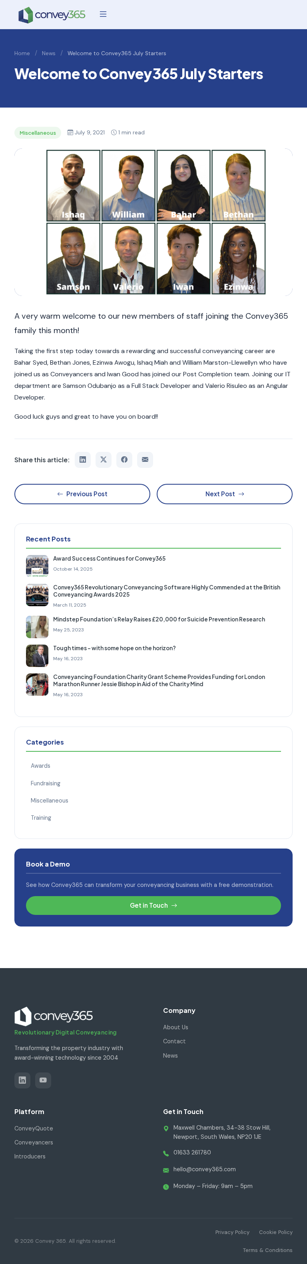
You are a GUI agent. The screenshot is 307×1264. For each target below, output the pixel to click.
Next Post (220, 493)
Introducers (30, 1156)
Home (22, 53)
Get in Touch (149, 905)
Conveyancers (33, 1142)
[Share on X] (104, 460)
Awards (40, 765)
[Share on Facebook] (124, 460)
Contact (174, 1041)
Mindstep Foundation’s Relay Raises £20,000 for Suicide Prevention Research (159, 619)
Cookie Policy (276, 1232)
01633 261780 (192, 1152)
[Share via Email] (145, 460)
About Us (175, 1027)
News (49, 53)
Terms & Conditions (268, 1250)
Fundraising (45, 783)
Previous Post (87, 493)
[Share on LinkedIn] (83, 460)
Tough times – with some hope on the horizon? (114, 648)
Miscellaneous (49, 800)
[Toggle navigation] (103, 14)
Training (41, 817)
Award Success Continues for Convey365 (109, 558)
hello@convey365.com (204, 1169)
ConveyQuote (33, 1128)
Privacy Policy (232, 1232)
